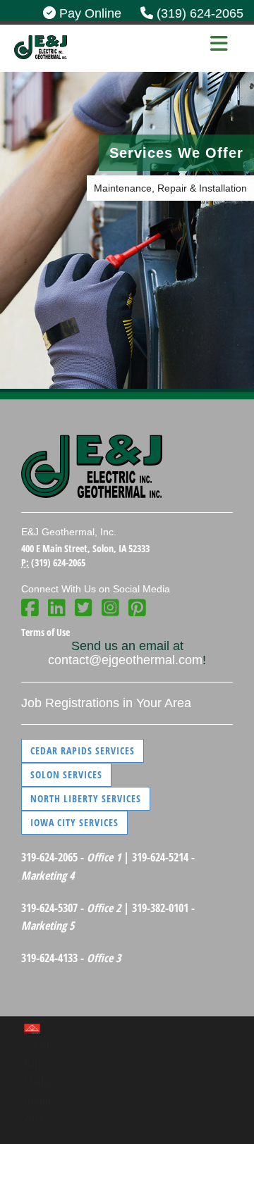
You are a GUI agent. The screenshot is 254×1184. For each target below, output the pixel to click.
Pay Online (88, 13)
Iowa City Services (74, 822)
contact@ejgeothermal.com (125, 660)
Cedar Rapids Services (82, 750)
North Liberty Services (85, 798)
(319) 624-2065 (198, 13)
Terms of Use (45, 632)
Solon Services (66, 774)
